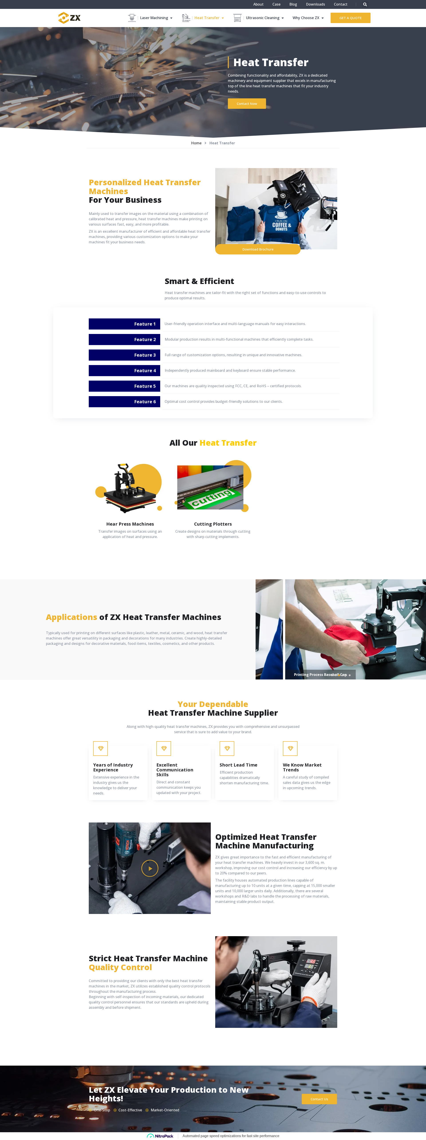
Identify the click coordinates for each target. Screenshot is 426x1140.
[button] (351, 18)
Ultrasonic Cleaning (262, 17)
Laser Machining (154, 17)
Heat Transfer (207, 17)
